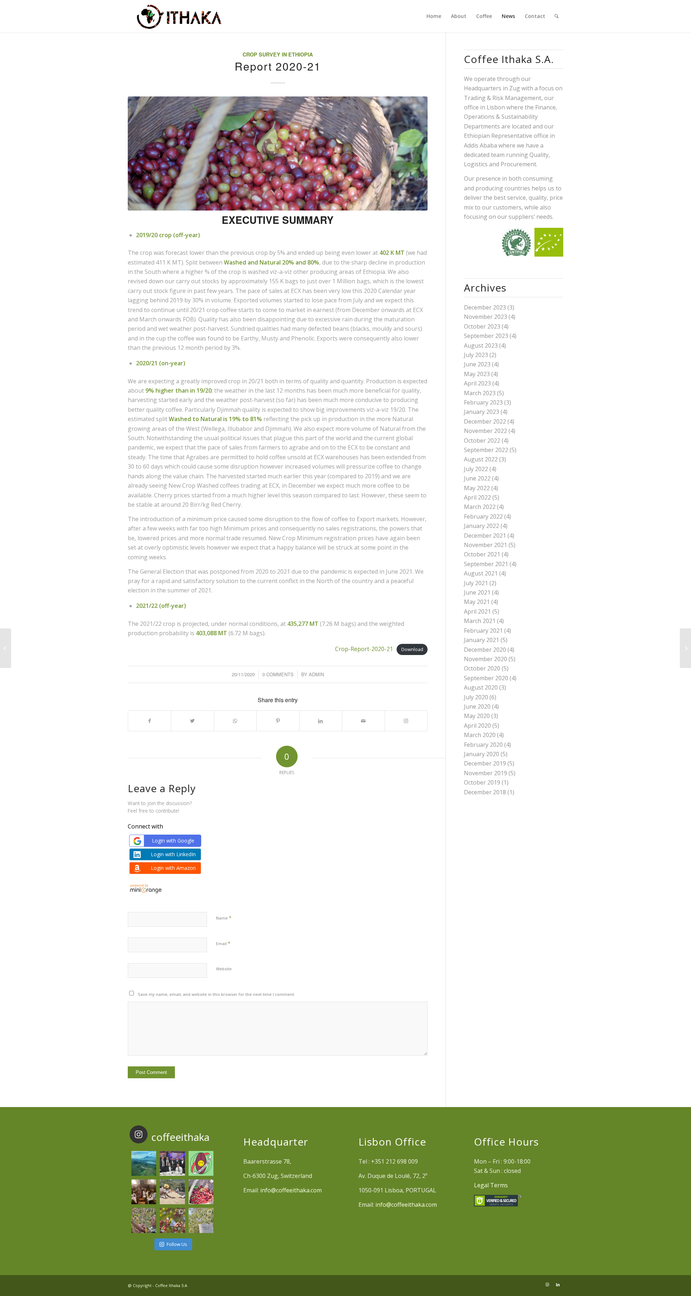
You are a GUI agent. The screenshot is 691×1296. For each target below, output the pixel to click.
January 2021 (481, 640)
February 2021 (483, 631)
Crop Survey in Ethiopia (278, 54)
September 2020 (486, 678)
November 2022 (485, 431)
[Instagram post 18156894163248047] (201, 1163)
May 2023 (477, 374)
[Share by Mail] (363, 721)
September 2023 (486, 336)
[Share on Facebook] (149, 721)
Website (224, 968)
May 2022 (477, 488)
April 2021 (477, 611)
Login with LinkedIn (173, 854)
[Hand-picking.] (143, 1220)
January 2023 (481, 412)
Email (223, 943)
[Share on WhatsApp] (235, 721)
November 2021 (485, 545)
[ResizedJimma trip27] (278, 153)
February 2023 (483, 402)
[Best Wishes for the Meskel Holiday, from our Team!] (143, 1191)
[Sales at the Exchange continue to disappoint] (5, 648)
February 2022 (483, 516)
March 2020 (480, 735)
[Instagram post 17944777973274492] (143, 1163)
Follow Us (177, 1244)
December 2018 (485, 792)
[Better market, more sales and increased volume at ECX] (685, 648)
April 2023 (477, 383)
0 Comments (278, 674)
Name (223, 918)
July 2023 (476, 355)
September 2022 (486, 450)
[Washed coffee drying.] (172, 1191)
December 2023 (485, 307)
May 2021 (477, 602)
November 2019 (485, 773)
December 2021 (485, 535)
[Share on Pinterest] (278, 721)
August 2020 (481, 687)
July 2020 (476, 697)
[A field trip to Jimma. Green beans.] (201, 1220)
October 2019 (482, 782)
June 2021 (477, 592)
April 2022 (477, 497)
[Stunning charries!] (201, 1191)
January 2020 (481, 754)
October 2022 (482, 440)
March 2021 (480, 621)
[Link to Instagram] (406, 721)
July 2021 (476, 583)
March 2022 (480, 507)
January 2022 (481, 526)
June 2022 (477, 478)
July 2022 (476, 469)
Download (412, 649)
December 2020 (485, 650)
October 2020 (482, 668)
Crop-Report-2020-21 (364, 649)
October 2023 (482, 326)
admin (316, 674)
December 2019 (485, 763)
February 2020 (483, 745)
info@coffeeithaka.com (291, 1190)
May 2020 (477, 716)
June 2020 (477, 706)
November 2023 (485, 317)
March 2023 (480, 393)
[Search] (556, 16)
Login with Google (173, 840)
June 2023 (477, 364)
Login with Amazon (173, 867)
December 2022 (485, 421)
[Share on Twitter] (192, 721)
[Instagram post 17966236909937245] (172, 1163)
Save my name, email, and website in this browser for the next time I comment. (216, 994)
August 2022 (481, 459)
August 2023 (481, 345)
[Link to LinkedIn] (557, 1284)
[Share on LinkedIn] (320, 721)
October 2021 (482, 554)
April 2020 (477, 726)
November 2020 (485, 659)
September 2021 (486, 564)
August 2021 (481, 573)
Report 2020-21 (278, 66)
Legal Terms (491, 1185)
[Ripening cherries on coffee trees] (172, 1220)
